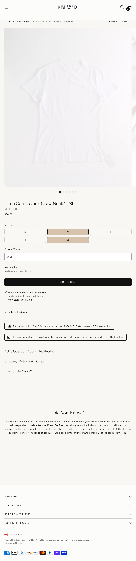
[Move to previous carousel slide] (120, 455)
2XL (68, 240)
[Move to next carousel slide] (129, 455)
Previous (113, 21)
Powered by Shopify (13, 543)
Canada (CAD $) (16, 534)
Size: (8, 225)
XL (25, 240)
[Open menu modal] (6, 7)
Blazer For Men (28, 540)
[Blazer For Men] (68, 7)
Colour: (12, 249)
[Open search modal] (122, 7)
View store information (20, 299)
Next (124, 21)
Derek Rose (25, 21)
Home (12, 21)
